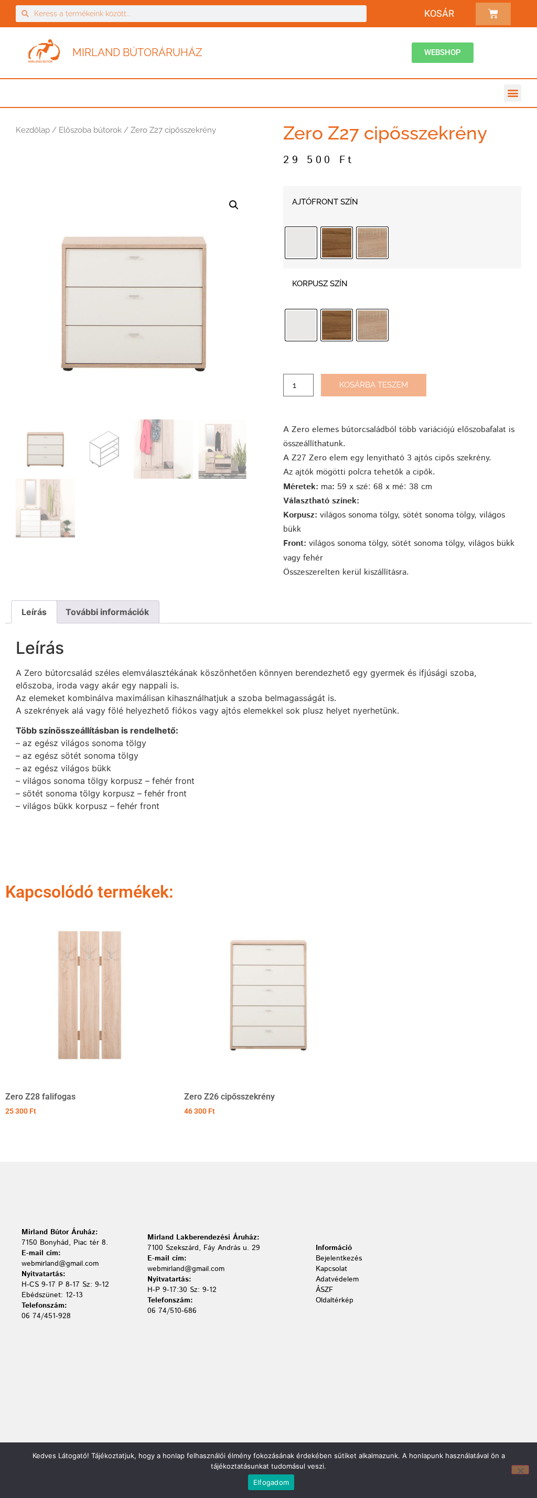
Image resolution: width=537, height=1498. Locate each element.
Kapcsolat (331, 1269)
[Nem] (520, 1469)
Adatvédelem (337, 1279)
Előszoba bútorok (90, 130)
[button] (512, 93)
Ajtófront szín (325, 202)
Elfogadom (271, 1482)
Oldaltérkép (334, 1300)
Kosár (439, 13)
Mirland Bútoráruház (137, 52)
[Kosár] (493, 14)
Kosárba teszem (373, 385)
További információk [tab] (107, 612)
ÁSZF (324, 1290)
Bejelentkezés (339, 1258)
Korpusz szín (320, 284)
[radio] (301, 242)
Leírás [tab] (34, 612)
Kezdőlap (33, 130)
